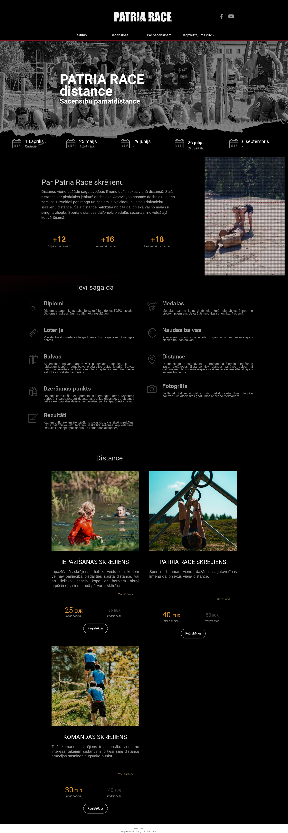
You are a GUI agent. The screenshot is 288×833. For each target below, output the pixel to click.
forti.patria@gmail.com (130, 831)
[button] (126, 35)
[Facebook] (221, 16)
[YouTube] (231, 16)
